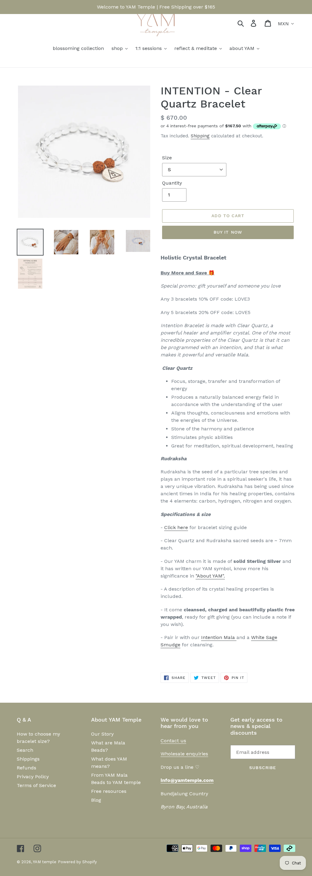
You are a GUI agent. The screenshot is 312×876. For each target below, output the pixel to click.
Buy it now (228, 232)
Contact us (173, 741)
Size (167, 158)
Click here (176, 527)
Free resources (108, 791)
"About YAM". (210, 576)
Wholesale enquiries (184, 754)
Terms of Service (36, 785)
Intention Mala (218, 637)
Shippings (28, 759)
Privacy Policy (33, 776)
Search (25, 750)
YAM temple (44, 862)
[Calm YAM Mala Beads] (235, 637)
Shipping (200, 136)
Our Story (102, 734)
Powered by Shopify (77, 862)
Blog (96, 800)
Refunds (26, 768)
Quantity (172, 183)
